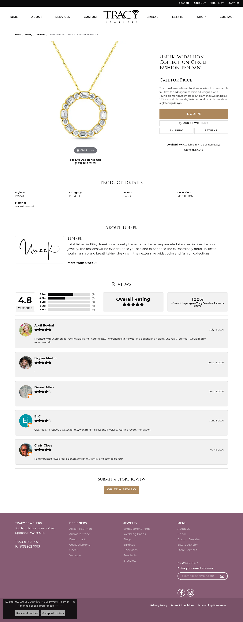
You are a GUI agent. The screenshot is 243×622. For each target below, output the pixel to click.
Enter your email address (195, 568)
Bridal (152, 17)
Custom (90, 17)
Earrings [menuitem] (129, 544)
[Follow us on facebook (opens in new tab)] (181, 593)
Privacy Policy (158, 605)
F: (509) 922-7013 (27, 546)
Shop (201, 17)
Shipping (176, 131)
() (93, 294)
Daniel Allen (44, 387)
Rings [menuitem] (127, 539)
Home (13, 17)
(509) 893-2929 (85, 163)
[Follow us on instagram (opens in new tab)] (190, 593)
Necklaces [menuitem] (130, 550)
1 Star (43, 309)
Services (62, 17)
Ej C (37, 416)
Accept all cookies (53, 613)
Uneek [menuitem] (73, 550)
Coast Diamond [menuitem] (80, 544)
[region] (85, 98)
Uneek (127, 196)
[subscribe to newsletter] (222, 576)
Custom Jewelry (189, 539)
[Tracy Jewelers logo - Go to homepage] (121, 17)
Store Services (187, 550)
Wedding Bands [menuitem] (134, 534)
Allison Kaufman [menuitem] (80, 528)
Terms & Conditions (182, 605)
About (36, 17)
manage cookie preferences (37, 605)
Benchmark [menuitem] (77, 539)
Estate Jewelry (188, 544)
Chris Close (43, 445)
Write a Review (121, 489)
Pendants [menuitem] (130, 555)
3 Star (43, 301)
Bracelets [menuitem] (129, 560)
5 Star (43, 294)
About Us (184, 528)
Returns (211, 131)
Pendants (40, 34)
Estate (177, 17)
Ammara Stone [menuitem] (79, 534)
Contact (227, 17)
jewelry (28, 34)
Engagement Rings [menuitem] (136, 528)
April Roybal (44, 325)
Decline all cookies (27, 613)
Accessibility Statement (212, 605)
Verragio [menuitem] (75, 555)
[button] (183, 3)
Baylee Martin (45, 358)
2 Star (43, 305)
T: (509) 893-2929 (27, 542)
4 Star (42, 298)
